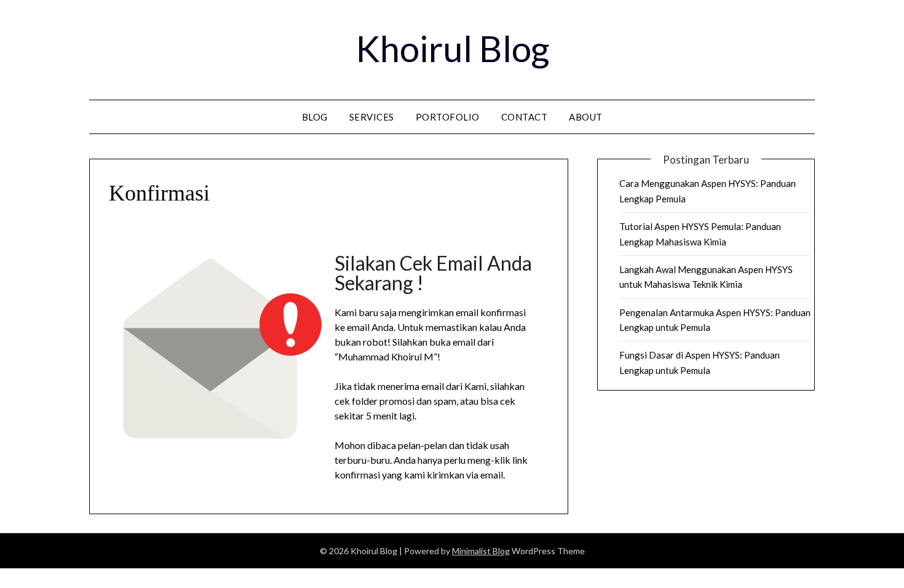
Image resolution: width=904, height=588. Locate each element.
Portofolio (448, 116)
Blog (315, 116)
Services (371, 116)
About (586, 116)
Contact (524, 116)
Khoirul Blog (452, 48)
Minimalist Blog (481, 551)
